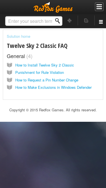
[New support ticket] (70, 20)
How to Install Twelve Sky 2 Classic (44, 65)
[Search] (59, 21)
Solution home (18, 36)
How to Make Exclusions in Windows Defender (53, 87)
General (19, 55)
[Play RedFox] (53, 7)
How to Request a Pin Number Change (46, 80)
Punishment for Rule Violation (39, 72)
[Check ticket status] (86, 20)
